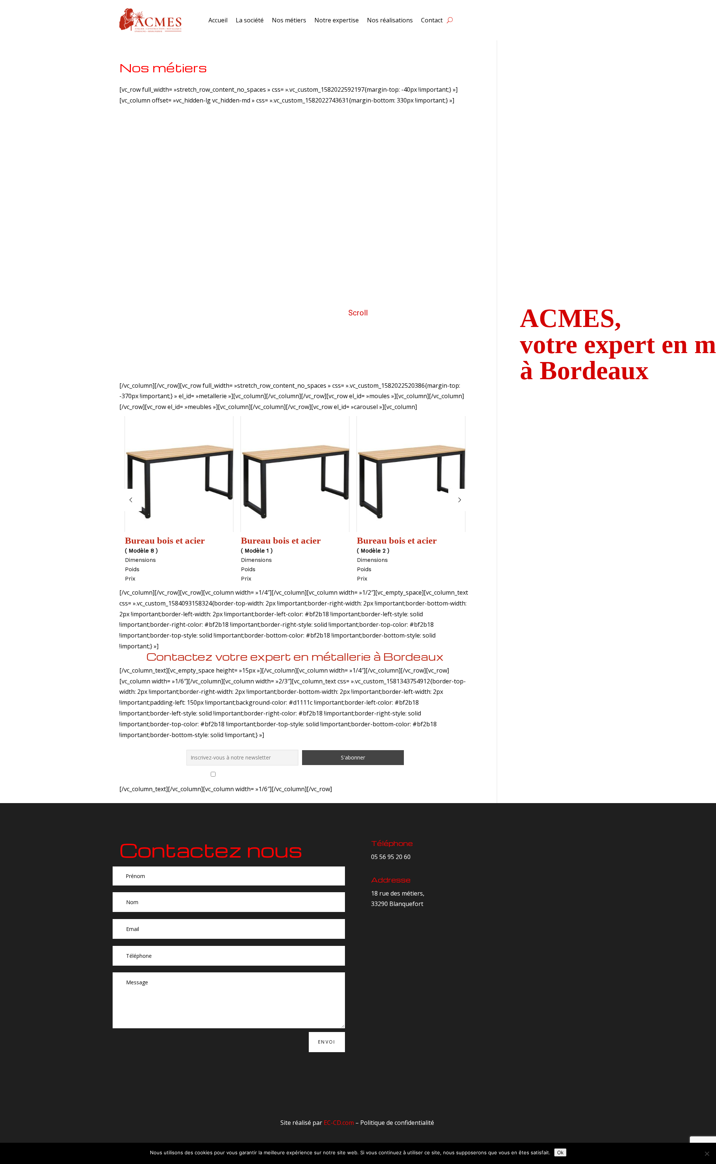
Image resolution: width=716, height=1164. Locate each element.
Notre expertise (336, 20)
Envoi (327, 1042)
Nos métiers (289, 20)
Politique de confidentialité (397, 1123)
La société (250, 20)
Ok (560, 1152)
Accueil (217, 20)
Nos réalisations (390, 20)
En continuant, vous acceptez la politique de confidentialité (299, 774)
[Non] (706, 1153)
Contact (432, 20)
